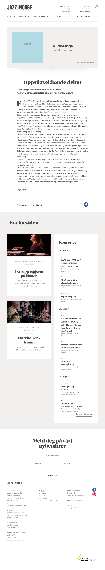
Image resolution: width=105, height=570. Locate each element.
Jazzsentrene (66, 11)
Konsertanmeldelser (43, 17)
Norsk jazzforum (65, 6)
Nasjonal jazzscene (84, 11)
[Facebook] (94, 491)
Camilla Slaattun (13, 527)
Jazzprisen (87, 6)
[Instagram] (94, 496)
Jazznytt (67, 9)
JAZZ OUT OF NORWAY (81, 17)
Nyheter (11, 17)
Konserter (24, 17)
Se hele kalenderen (84, 414)
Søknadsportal (86, 9)
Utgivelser (62, 17)
